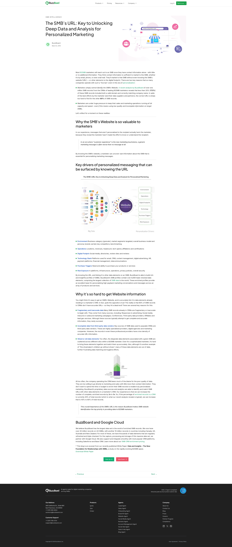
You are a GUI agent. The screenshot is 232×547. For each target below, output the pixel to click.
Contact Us (166, 508)
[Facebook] (171, 526)
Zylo (91, 508)
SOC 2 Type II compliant (169, 490)
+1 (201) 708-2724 (51, 520)
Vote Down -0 (122, 459)
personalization (129, 83)
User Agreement (173, 541)
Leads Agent (122, 506)
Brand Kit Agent (123, 513)
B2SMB (83, 72)
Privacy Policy (182, 541)
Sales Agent (122, 508)
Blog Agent (121, 532)
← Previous (79, 474)
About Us (165, 506)
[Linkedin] (164, 526)
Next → (154, 474)
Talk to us (180, 3)
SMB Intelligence (54, 17)
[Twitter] (167, 526)
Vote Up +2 (108, 459)
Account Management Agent (127, 524)
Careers (165, 516)
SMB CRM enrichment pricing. (133, 441)
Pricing (109, 3)
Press (164, 513)
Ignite (92, 506)
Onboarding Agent (124, 511)
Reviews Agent (123, 521)
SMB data (115, 280)
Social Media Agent (124, 519)
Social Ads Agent (123, 527)
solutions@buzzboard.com (54, 512)
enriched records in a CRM (145, 394)
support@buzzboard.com (54, 523)
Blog (164, 511)
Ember (92, 511)
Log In (172, 3)
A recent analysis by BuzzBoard (131, 88)
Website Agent (123, 516)
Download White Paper (85, 451)
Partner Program (168, 519)
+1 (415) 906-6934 (51, 510)
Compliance (166, 521)
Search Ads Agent (124, 529)
